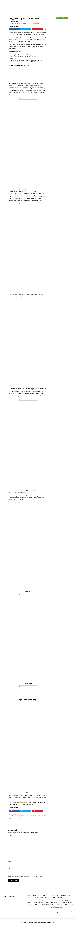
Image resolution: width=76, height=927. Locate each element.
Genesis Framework (41, 922)
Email (9, 861)
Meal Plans (39, 815)
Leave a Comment (35, 23)
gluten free (30, 815)
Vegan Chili (11, 818)
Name (9, 855)
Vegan (44, 817)
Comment (10, 835)
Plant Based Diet (23, 817)
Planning (19, 814)
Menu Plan (43, 815)
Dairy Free (23, 815)
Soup (32, 817)
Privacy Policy (68, 911)
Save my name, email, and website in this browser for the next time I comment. (25, 876)
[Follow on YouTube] (66, 18)
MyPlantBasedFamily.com (60, 906)
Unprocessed (39, 817)
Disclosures (60, 913)
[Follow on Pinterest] (57, 18)
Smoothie (29, 817)
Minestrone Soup (12, 817)
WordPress (49, 922)
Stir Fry (35, 817)
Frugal (26, 815)
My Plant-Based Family (38, 3)
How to (15, 814)
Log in (54, 922)
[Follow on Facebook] (63, 18)
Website (9, 868)
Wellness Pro (32, 922)
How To (34, 815)
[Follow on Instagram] (60, 18)
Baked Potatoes (17, 815)
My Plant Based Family (24, 802)
